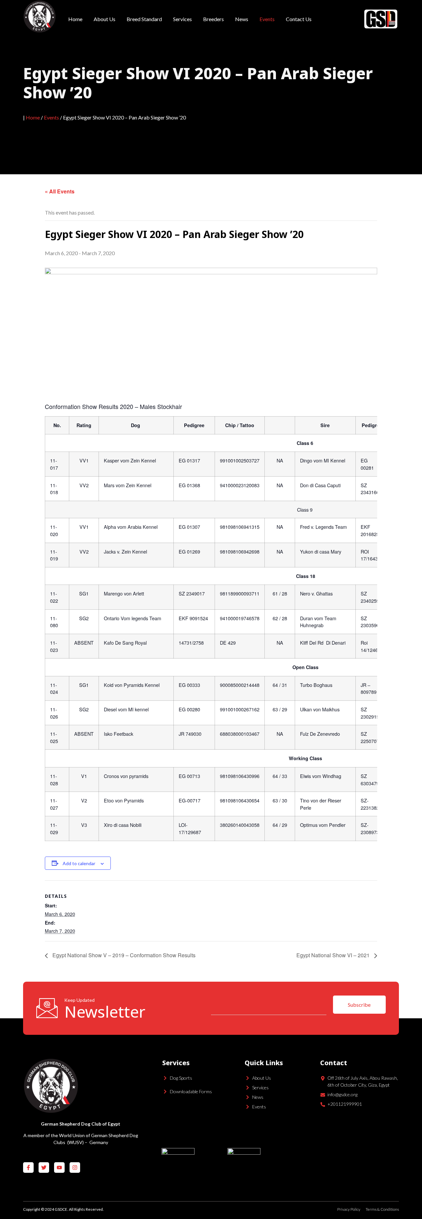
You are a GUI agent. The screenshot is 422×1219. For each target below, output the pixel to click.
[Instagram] (75, 1167)
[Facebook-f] (28, 1167)
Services (182, 19)
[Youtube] (59, 1167)
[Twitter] (44, 1167)
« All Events (60, 191)
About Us (104, 19)
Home (75, 19)
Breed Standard (144, 19)
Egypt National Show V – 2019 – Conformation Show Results (123, 955)
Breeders (213, 19)
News (241, 19)
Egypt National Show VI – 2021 (333, 955)
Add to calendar (79, 863)
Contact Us (299, 19)
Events (267, 19)
